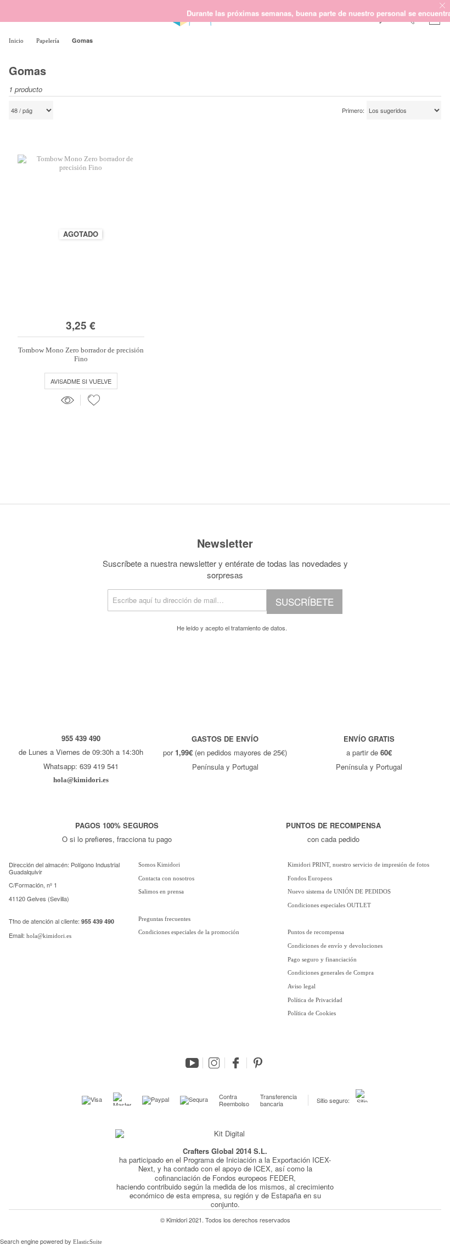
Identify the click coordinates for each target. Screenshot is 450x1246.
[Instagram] (214, 1063)
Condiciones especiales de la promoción (189, 932)
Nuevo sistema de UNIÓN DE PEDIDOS (339, 891)
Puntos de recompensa (316, 932)
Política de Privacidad (315, 1000)
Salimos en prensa (161, 891)
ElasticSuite (87, 1241)
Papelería (48, 40)
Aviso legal (302, 986)
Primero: (353, 111)
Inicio (17, 40)
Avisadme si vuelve (80, 381)
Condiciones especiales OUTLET (329, 905)
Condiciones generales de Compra (331, 972)
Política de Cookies (312, 1013)
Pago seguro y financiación (322, 959)
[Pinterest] (258, 1063)
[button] (94, 400)
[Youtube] (192, 1063)
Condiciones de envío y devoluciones (335, 945)
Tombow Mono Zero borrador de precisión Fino (81, 354)
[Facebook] (236, 1063)
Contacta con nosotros (166, 878)
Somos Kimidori (159, 864)
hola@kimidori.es (48, 935)
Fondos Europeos (310, 878)
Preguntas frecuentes (164, 918)
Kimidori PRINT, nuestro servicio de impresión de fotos (358, 864)
